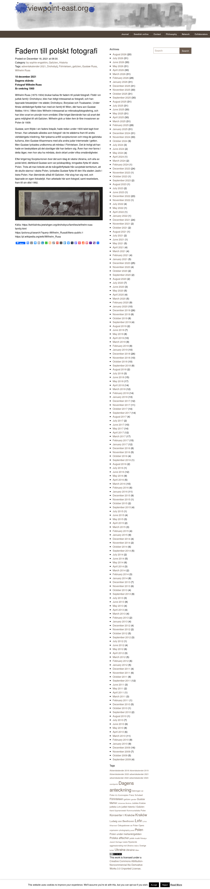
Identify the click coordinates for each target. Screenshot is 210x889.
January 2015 (120, 535)
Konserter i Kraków (122, 815)
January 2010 (120, 743)
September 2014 (122, 550)
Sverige (142, 845)
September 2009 (122, 759)
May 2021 (118, 243)
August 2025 (120, 101)
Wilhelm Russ (22, 70)
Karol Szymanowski (118, 810)
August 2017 (120, 416)
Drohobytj (52, 66)
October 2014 (120, 546)
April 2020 (118, 294)
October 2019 (120, 318)
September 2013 (122, 594)
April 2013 (118, 609)
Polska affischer (119, 838)
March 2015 (119, 527)
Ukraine (130, 850)
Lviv (138, 820)
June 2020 (118, 286)
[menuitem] (125, 34)
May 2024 (118, 153)
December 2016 (121, 448)
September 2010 (122, 712)
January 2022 (120, 215)
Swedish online (141, 34)
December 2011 (121, 668)
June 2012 (118, 645)
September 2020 (122, 275)
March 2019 (119, 342)
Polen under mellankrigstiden (126, 834)
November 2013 (121, 586)
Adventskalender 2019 (139, 770)
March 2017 (119, 436)
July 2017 (118, 420)
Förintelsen (65, 66)
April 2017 (118, 432)
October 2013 (120, 590)
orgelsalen (114, 830)
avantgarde (114, 784)
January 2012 (120, 665)
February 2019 (121, 346)
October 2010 (120, 708)
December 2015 (121, 495)
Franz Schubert (136, 795)
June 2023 (118, 192)
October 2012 (120, 633)
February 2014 (121, 574)
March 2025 (119, 121)
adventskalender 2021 (34, 66)
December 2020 (121, 263)
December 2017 (121, 401)
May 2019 (118, 334)
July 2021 (118, 235)
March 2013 (119, 613)
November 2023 (121, 172)
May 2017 (118, 428)
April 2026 (118, 70)
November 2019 (121, 314)
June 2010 (118, 724)
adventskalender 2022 (119, 777)
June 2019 (118, 330)
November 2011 (121, 672)
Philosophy (171, 34)
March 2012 (119, 657)
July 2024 (118, 145)
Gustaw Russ (89, 66)
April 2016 (118, 479)
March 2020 (119, 298)
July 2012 (118, 641)
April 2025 (118, 117)
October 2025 (120, 93)
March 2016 (119, 483)
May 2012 (118, 649)
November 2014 (121, 542)
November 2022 (121, 200)
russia (125, 841)
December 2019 (121, 310)
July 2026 (118, 58)
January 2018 (120, 397)
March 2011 (119, 696)
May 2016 (118, 475)
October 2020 (120, 271)
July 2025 (118, 105)
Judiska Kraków (139, 803)
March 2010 (119, 736)
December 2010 (121, 704)
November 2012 (121, 629)
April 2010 (118, 732)
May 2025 (118, 113)
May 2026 (118, 66)
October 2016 (120, 456)
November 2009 (121, 751)
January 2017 (120, 444)
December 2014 (121, 539)
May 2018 (118, 381)
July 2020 (118, 282)
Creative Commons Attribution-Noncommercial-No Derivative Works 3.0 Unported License (126, 864)
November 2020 (121, 267)
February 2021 (121, 255)
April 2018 (118, 385)
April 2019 (118, 338)
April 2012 (118, 653)
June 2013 (118, 601)
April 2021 (118, 247)
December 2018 (121, 353)
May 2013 (118, 605)
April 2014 (118, 566)
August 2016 (120, 464)
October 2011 (120, 676)
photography (124, 830)
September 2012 (122, 637)
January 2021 (120, 259)
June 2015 (118, 515)
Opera (141, 825)
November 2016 (121, 452)
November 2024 (121, 137)
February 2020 (121, 302)
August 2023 (120, 184)
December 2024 (121, 133)
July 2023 (118, 188)
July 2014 (118, 554)
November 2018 (121, 357)
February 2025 (121, 125)
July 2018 (118, 373)
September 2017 (122, 412)
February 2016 (121, 487)
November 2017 (121, 405)
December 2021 (121, 219)
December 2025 (121, 86)
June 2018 (118, 377)
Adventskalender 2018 (119, 770)
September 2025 (122, 97)
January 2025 (120, 129)
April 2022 (118, 212)
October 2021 (120, 227)
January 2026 (120, 82)
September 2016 (122, 460)
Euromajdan (123, 795)
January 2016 (120, 491)
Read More (176, 884)
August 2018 (120, 369)
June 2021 (118, 239)
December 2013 (121, 582)
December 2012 (121, 625)
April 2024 (118, 156)
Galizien (53, 62)
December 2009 (121, 747)
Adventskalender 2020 (119, 774)
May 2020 (118, 290)
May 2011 (118, 688)
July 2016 (118, 468)
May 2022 (118, 208)
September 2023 (122, 180)
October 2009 (120, 755)
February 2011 (121, 700)
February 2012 (121, 661)
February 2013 (121, 617)
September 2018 (122, 365)
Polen (139, 829)
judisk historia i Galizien (132, 806)
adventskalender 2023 (138, 777)
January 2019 (120, 349)
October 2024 (120, 141)
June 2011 (118, 684)
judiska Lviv (115, 806)
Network (186, 34)
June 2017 (118, 424)
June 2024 (118, 149)
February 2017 (121, 440)
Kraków (141, 814)
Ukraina (120, 849)
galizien (76, 66)
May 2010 (118, 728)
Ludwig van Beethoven (122, 821)
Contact (157, 34)
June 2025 (118, 109)
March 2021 (119, 251)
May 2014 (118, 562)
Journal (125, 34)
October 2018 (120, 361)
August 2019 (120, 326)
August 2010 (120, 716)
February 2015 (121, 531)
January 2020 (120, 306)
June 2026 (118, 62)
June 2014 (118, 558)
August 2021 (120, 231)
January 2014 (120, 578)
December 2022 (121, 196)
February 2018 (121, 393)
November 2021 (121, 223)
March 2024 (119, 160)
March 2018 (119, 389)
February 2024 (121, 164)
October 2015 (120, 503)
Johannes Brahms (124, 803)
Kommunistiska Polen (136, 810)
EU (116, 795)
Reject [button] (165, 884)
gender (133, 799)
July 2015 (118, 511)
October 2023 (120, 176)
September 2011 (122, 680)
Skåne (136, 846)
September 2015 (122, 507)
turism (112, 850)
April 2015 (118, 523)
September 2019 (122, 322)
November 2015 (121, 499)
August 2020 (120, 279)
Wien (137, 850)
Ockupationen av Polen (128, 825)
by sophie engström (37, 62)
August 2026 (120, 54)
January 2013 (120, 621)
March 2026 (119, 74)
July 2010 (118, 720)
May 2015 (118, 519)
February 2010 (121, 739)
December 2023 (121, 168)
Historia (63, 62)
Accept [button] (154, 884)
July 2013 (118, 598)
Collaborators (201, 34)
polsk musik (135, 838)
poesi (132, 830)
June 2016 (118, 472)
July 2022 (118, 204)
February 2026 (121, 78)
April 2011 (118, 692)
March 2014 (119, 570)
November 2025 (121, 89)
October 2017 (120, 408)
